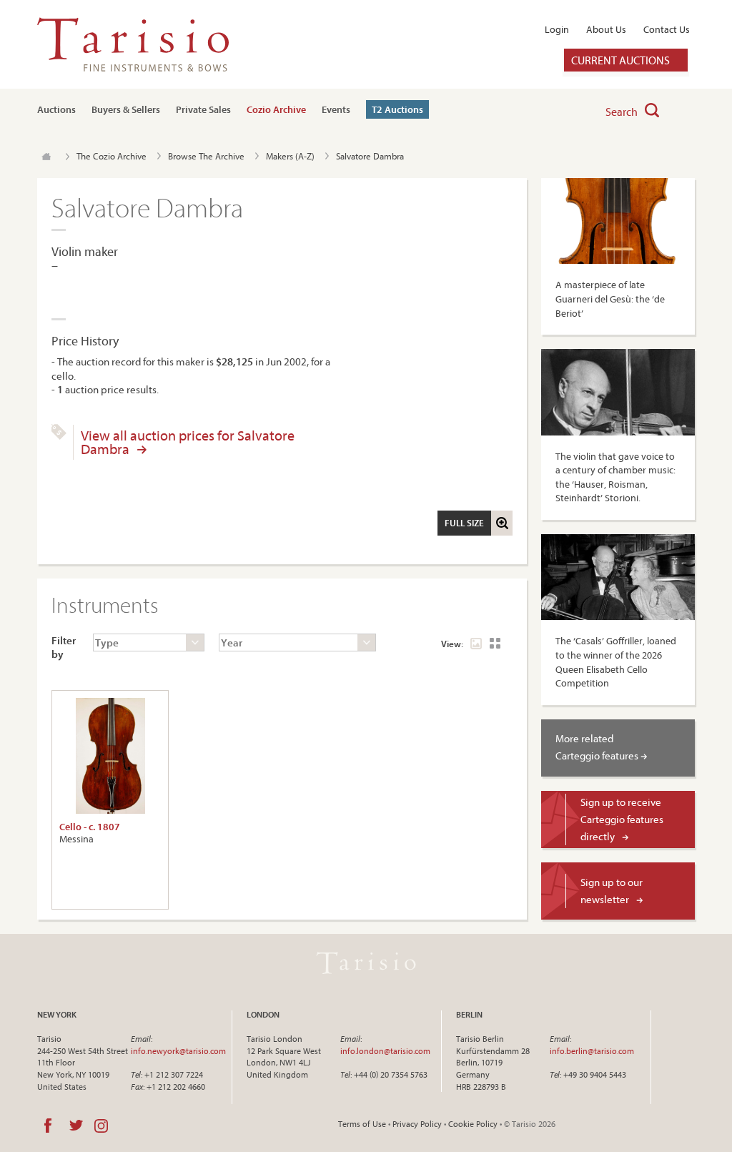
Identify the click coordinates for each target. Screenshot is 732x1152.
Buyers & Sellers (126, 109)
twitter (76, 1125)
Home (46, 156)
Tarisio (366, 963)
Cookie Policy (473, 1123)
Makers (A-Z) (290, 156)
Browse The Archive (206, 156)
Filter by (63, 647)
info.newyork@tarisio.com (178, 1050)
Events (336, 109)
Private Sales (203, 109)
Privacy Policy (417, 1123)
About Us (606, 29)
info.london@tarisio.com (385, 1050)
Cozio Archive (276, 109)
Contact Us (666, 29)
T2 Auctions (397, 109)
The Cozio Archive (111, 156)
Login (557, 29)
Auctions (56, 109)
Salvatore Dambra (370, 156)
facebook (47, 1125)
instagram (101, 1125)
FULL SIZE (464, 522)
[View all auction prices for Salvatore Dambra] (58, 436)
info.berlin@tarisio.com (592, 1050)
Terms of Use (362, 1123)
